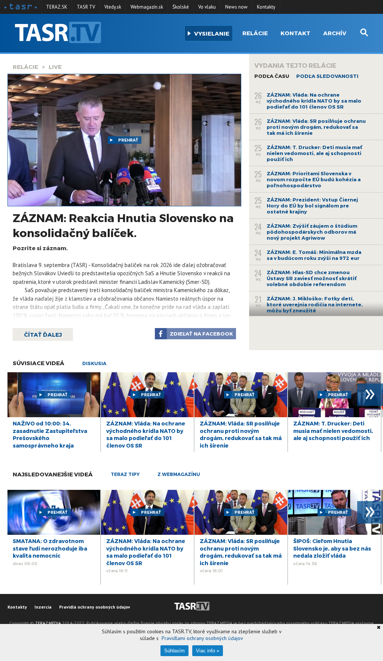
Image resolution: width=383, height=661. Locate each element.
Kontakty (266, 7)
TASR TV (86, 7)
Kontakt (295, 33)
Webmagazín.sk (147, 7)
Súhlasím (174, 651)
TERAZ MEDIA (48, 623)
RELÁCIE (25, 66)
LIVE (55, 66)
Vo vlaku (207, 7)
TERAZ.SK (56, 7)
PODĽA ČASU (271, 76)
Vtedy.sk (112, 7)
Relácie (255, 33)
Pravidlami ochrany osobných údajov (202, 638)
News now (236, 7)
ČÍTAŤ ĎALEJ (43, 334)
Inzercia (43, 607)
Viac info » (207, 651)
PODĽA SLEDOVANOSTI (327, 76)
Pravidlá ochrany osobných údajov (94, 607)
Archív (334, 33)
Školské (180, 7)
